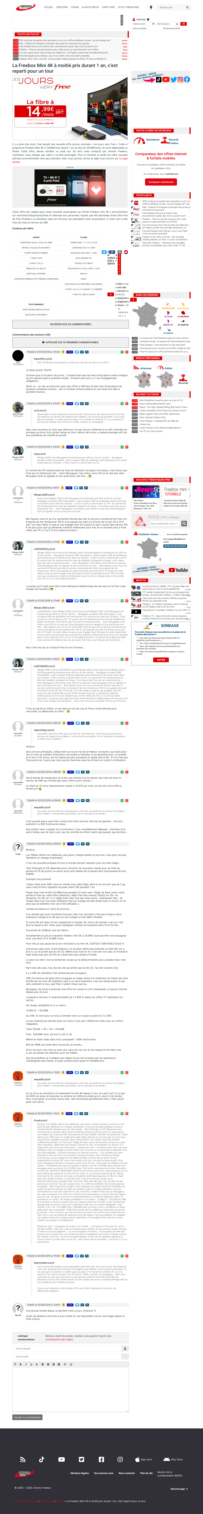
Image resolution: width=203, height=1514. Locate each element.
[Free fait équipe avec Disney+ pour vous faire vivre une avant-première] (136, 232)
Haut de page (178, 1488)
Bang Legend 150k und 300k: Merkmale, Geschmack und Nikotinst (160, 415)
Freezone (141, 19)
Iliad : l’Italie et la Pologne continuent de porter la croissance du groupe (54, 43)
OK (183, 24)
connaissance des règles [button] (59, 1339)
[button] (15, 1364)
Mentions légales (80, 1473)
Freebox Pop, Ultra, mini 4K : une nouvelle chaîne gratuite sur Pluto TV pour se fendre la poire (166, 240)
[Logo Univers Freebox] (25, 7)
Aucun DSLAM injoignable (177, 534)
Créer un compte (139, 28)
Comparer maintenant (161, 181)
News (125, 47)
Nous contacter (127, 1473)
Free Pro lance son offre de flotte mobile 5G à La (164, 351)
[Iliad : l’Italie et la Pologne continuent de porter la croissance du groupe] (136, 208)
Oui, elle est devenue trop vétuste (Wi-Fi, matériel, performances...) (158, 639)
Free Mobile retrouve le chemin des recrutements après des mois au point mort (58, 46)
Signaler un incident (175, 546)
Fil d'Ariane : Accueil (26, 1501)
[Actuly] (141, 521)
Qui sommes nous (103, 1473)
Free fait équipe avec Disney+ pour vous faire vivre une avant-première (54, 55)
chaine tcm (145, 424)
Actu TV (141, 580)
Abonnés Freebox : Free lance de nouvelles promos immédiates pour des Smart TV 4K (166, 244)
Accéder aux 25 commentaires (70, 324)
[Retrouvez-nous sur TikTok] (42, 1459)
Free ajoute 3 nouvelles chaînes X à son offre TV (166, 610)
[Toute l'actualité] (121, 34)
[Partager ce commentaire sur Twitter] (77, 352)
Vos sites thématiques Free (153, 479)
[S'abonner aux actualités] (126, 252)
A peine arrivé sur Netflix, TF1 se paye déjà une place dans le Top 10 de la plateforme (165, 587)
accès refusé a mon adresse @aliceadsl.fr (160, 427)
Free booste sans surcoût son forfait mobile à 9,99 (165, 348)
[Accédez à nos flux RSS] (23, 1459)
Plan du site (146, 1473)
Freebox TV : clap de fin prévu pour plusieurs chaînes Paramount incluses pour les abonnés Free (165, 619)
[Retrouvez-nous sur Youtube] (62, 1459)
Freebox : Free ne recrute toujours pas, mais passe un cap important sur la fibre (58, 49)
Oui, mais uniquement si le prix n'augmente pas (163, 643)
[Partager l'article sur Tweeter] (104, 252)
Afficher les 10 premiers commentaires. (72, 342)
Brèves (124, 40)
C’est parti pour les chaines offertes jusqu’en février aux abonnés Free (164, 599)
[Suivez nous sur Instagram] (121, 1459)
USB (38, 263)
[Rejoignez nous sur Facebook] (102, 1459)
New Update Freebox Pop (153, 417)
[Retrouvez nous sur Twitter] (82, 1459)
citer (69, 352)
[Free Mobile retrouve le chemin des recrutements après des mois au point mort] (136, 214)
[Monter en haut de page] (87, 352)
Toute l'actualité (28, 34)
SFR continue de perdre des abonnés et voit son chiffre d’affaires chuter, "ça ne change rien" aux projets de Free (166, 204)
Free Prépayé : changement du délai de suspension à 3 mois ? (159, 422)
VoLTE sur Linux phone (151, 431)
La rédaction (119, 263)
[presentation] (15, 1365)
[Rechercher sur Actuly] (184, 523)
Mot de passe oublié (171, 28)
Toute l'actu (46, 1501)
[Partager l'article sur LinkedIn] (120, 252)
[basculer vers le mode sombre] (151, 7)
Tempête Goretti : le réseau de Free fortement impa (165, 341)
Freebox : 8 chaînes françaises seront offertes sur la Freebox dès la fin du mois (165, 605)
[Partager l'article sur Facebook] (112, 252)
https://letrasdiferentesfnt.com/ (155, 403)
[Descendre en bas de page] (82, 352)
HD (88, 247)
